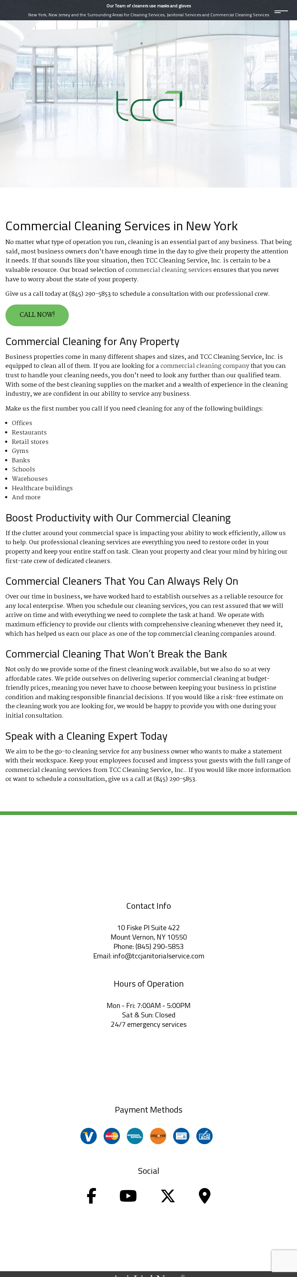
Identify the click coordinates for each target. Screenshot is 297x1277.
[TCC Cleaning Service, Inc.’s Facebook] (91, 1200)
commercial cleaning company (204, 366)
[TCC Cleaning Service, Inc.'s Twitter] (168, 1200)
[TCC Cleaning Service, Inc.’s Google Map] (204, 1200)
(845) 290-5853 (159, 946)
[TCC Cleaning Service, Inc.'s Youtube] (128, 1200)
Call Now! (37, 315)
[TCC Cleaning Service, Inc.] (148, 105)
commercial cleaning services (169, 270)
